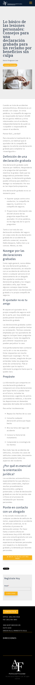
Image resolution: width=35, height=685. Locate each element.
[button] (30, 3)
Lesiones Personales (10, 65)
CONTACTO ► (10, 612)
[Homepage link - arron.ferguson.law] (17, 670)
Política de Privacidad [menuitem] (17, 674)
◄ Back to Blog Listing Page (18, 557)
